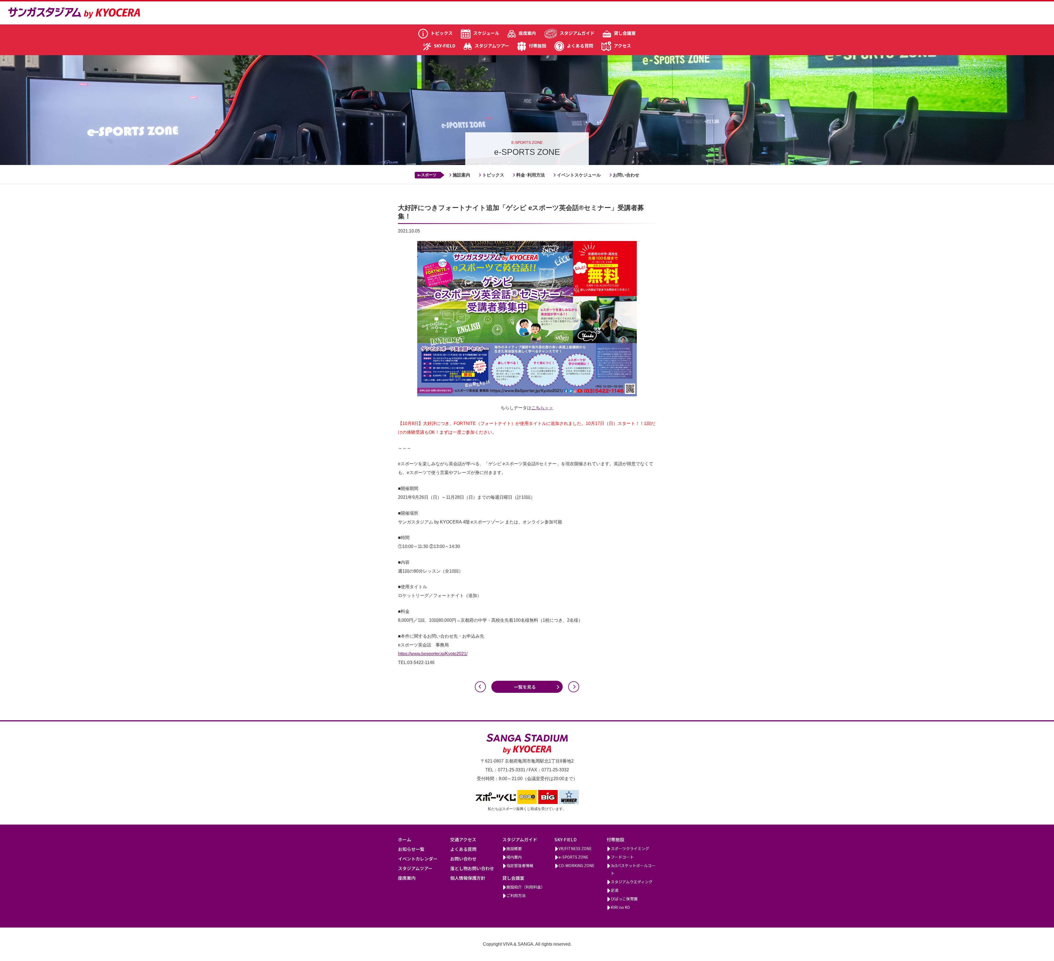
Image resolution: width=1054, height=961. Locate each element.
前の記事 (480, 686)
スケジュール (486, 33)
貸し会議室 (625, 33)
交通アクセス (463, 839)
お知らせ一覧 (411, 849)
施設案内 (461, 175)
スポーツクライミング (630, 848)
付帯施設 (537, 45)
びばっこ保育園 (624, 898)
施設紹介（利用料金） (525, 887)
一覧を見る (525, 686)
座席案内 (527, 33)
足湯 (614, 890)
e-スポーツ (426, 175)
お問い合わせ (626, 175)
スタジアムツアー (492, 45)
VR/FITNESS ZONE (575, 848)
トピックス (442, 33)
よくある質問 (580, 45)
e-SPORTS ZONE (573, 857)
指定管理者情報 (519, 865)
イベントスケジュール (579, 175)
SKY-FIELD (444, 45)
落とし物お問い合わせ (472, 868)
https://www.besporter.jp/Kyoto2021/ (432, 653)
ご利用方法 (516, 895)
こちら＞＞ (542, 407)
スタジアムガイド (577, 33)
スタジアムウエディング (631, 881)
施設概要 (514, 848)
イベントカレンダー (418, 858)
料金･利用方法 (530, 175)
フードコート (622, 857)
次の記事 (573, 686)
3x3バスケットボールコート (633, 869)
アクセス (622, 45)
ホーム (404, 839)
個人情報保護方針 (467, 878)
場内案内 (514, 857)
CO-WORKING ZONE (577, 865)
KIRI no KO (620, 907)
